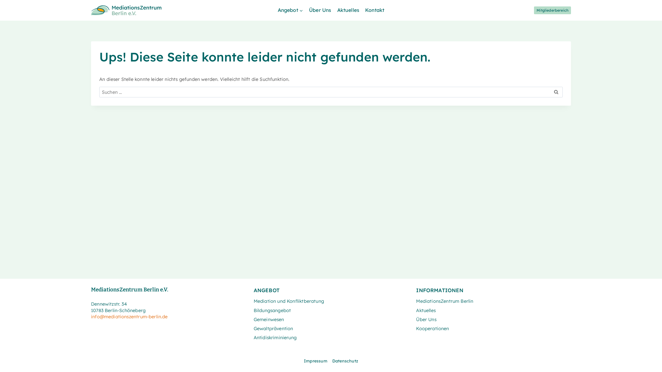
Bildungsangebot (272, 310)
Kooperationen (432, 328)
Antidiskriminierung (275, 337)
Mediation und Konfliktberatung (289, 301)
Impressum (315, 360)
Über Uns (320, 10)
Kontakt (374, 10)
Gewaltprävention (273, 328)
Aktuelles (348, 10)
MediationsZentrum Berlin (444, 301)
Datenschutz (345, 360)
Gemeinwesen (269, 319)
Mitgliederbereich (552, 10)
